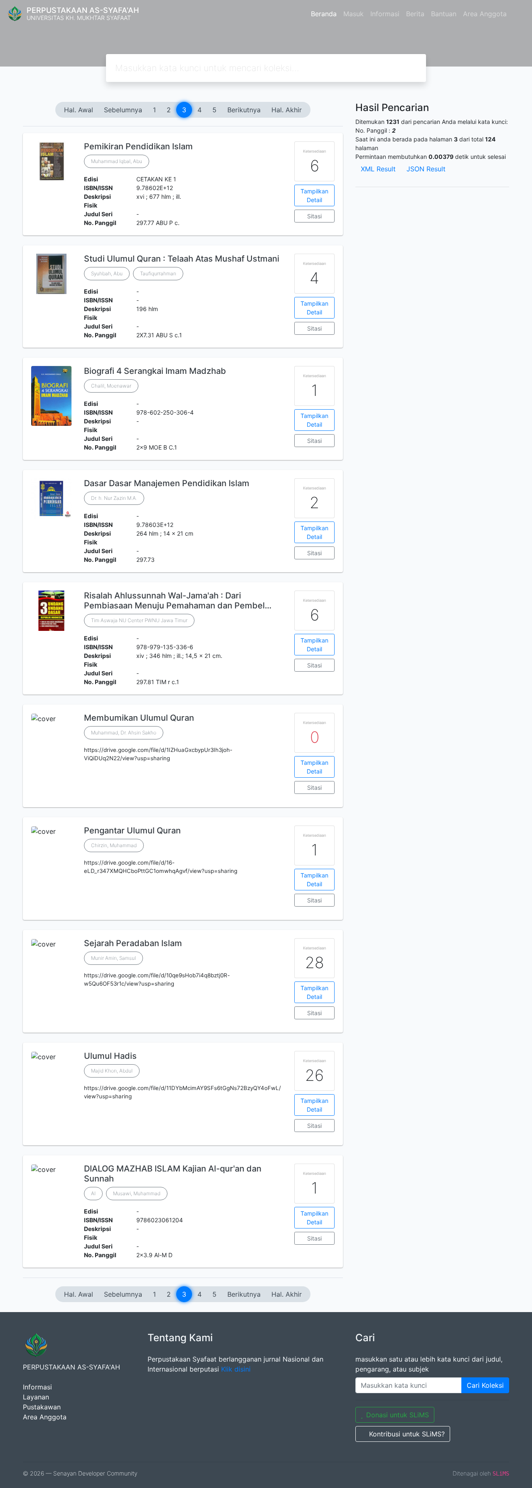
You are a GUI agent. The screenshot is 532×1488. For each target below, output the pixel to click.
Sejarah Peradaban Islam (133, 943)
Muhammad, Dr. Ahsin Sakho (123, 732)
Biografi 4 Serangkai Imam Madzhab (155, 371)
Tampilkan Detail (314, 195)
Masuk (353, 14)
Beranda (324, 14)
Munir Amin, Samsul (113, 958)
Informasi (384, 14)
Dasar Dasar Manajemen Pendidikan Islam (166, 483)
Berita (415, 14)
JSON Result (426, 169)
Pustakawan (42, 1407)
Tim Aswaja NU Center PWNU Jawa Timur (139, 620)
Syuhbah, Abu (107, 273)
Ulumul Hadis (110, 1056)
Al (93, 1193)
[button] (183, 800)
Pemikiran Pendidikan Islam (138, 146)
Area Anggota (485, 14)
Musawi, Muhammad (136, 1193)
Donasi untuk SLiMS (397, 1415)
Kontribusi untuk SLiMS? (407, 1434)
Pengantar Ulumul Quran (132, 830)
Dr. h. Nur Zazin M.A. (114, 498)
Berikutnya (244, 110)
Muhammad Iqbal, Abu (116, 161)
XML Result (378, 169)
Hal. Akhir (286, 110)
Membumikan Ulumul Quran (139, 718)
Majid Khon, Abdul (112, 1071)
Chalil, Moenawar (111, 386)
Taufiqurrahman (158, 273)
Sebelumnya (123, 110)
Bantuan (443, 14)
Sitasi (314, 216)
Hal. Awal (78, 110)
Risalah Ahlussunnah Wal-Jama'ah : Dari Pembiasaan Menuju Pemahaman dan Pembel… (177, 601)
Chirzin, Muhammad (114, 845)
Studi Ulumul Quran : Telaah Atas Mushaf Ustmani (181, 259)
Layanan (36, 1397)
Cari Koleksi (485, 1385)
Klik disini (236, 1369)
